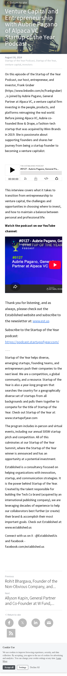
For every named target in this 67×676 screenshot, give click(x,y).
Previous (9, 576)
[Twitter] (22, 622)
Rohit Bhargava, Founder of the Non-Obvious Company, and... (31, 584)
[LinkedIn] (35, 622)
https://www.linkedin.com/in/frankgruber (33, 91)
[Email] (49, 622)
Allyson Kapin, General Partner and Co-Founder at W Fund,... (30, 600)
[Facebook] (9, 622)
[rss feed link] (11, 633)
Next (7, 593)
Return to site (18, 2)
